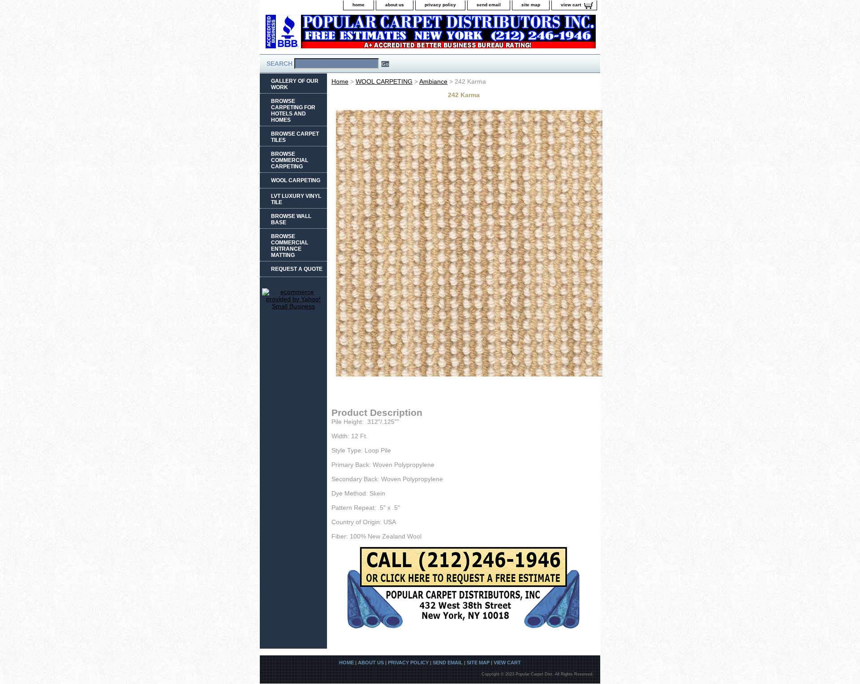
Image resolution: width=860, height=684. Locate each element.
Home (339, 81)
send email (489, 4)
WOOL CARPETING (384, 81)
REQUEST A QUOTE (296, 269)
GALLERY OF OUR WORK (294, 84)
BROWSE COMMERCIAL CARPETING (289, 160)
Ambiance (433, 81)
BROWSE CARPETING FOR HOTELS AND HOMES (293, 110)
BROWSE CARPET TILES (295, 137)
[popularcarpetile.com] (372, 34)
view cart (571, 4)
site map (530, 4)
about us (394, 4)
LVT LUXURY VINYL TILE (296, 199)
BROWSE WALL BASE (291, 219)
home (359, 4)
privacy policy (440, 4)
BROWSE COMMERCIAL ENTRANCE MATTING (289, 245)
